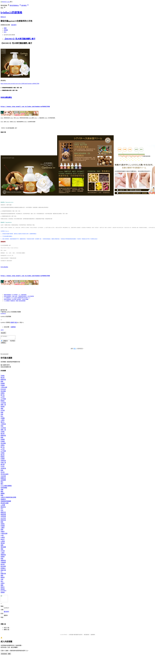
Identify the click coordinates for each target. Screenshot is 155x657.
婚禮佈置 (3, 514)
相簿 (5, 28)
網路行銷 (3, 570)
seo (1, 571)
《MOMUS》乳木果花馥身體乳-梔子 (19, 39)
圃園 (2, 585)
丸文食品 (3, 402)
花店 (2, 510)
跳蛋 (2, 558)
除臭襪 (3, 383)
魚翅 (2, 426)
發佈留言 (3, 342)
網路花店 (3, 512)
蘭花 (2, 483)
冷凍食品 (3, 424)
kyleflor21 (3, 313)
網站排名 (3, 507)
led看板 (3, 541)
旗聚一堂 (3, 404)
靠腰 (2, 489)
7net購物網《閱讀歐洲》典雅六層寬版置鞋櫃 (14, 300)
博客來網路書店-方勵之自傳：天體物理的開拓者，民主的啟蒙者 (19, 296)
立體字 (3, 527)
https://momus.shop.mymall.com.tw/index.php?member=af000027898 (25, 106)
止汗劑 (3, 397)
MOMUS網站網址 (6, 97)
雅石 (2, 482)
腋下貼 (3, 395)
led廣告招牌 (4, 533)
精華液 (3, 577)
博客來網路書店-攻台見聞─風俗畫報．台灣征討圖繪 (16, 299)
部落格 (6, 30)
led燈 (2, 535)
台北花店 (3, 518)
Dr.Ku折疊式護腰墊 (6, 485)
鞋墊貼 (3, 400)
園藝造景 (3, 478)
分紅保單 (3, 476)
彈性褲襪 (3, 547)
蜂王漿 (3, 464)
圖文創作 (13, 25)
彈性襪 (3, 543)
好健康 (3, 458)
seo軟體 (3, 505)
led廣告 (3, 537)
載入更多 (3, 333)
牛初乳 (3, 466)
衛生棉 (3, 564)
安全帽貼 (3, 391)
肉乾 (2, 414)
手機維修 (3, 562)
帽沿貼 (3, 377)
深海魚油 (3, 468)
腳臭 (2, 381)
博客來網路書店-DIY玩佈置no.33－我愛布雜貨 (15, 294)
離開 (9, 653)
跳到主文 (3, 17)
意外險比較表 (4, 474)
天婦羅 (3, 418)
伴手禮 (3, 410)
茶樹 (2, 579)
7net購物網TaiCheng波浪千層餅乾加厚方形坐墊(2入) (17, 297)
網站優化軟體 (4, 503)
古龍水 (3, 583)
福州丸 (3, 422)
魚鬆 (2, 412)
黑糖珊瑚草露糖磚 (6, 501)
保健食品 (3, 460)
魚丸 (2, 416)
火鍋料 (3, 420)
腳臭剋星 (3, 379)
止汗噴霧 (3, 399)
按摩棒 (3, 556)
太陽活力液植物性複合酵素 (8, 497)
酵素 (2, 470)
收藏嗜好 (13, 327)
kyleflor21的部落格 (11, 12)
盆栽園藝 (3, 480)
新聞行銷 (3, 573)
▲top (2, 329)
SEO (2, 508)
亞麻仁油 (3, 462)
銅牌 (2, 529)
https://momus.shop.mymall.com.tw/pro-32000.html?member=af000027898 (20, 83)
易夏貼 (3, 393)
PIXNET (65, 634)
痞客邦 (12, 322)
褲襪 (2, 545)
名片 (5, 32)
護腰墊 (3, 493)
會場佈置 (3, 516)
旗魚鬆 (3, 406)
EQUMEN (3, 590)
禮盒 (2, 408)
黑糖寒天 (3, 499)
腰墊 (2, 491)
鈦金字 (3, 539)
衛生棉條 (3, 566)
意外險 (3, 472)
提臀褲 (3, 592)
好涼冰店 (3, 389)
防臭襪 (3, 385)
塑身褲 (3, 589)
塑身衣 (3, 587)
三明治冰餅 (4, 387)
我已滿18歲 (4, 653)
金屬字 (3, 531)
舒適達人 (3, 568)
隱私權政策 (86, 634)
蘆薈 (2, 575)
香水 (2, 581)
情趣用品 (3, 554)
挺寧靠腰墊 (4, 487)
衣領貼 (3, 375)
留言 (16, 322)
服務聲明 (93, 634)
